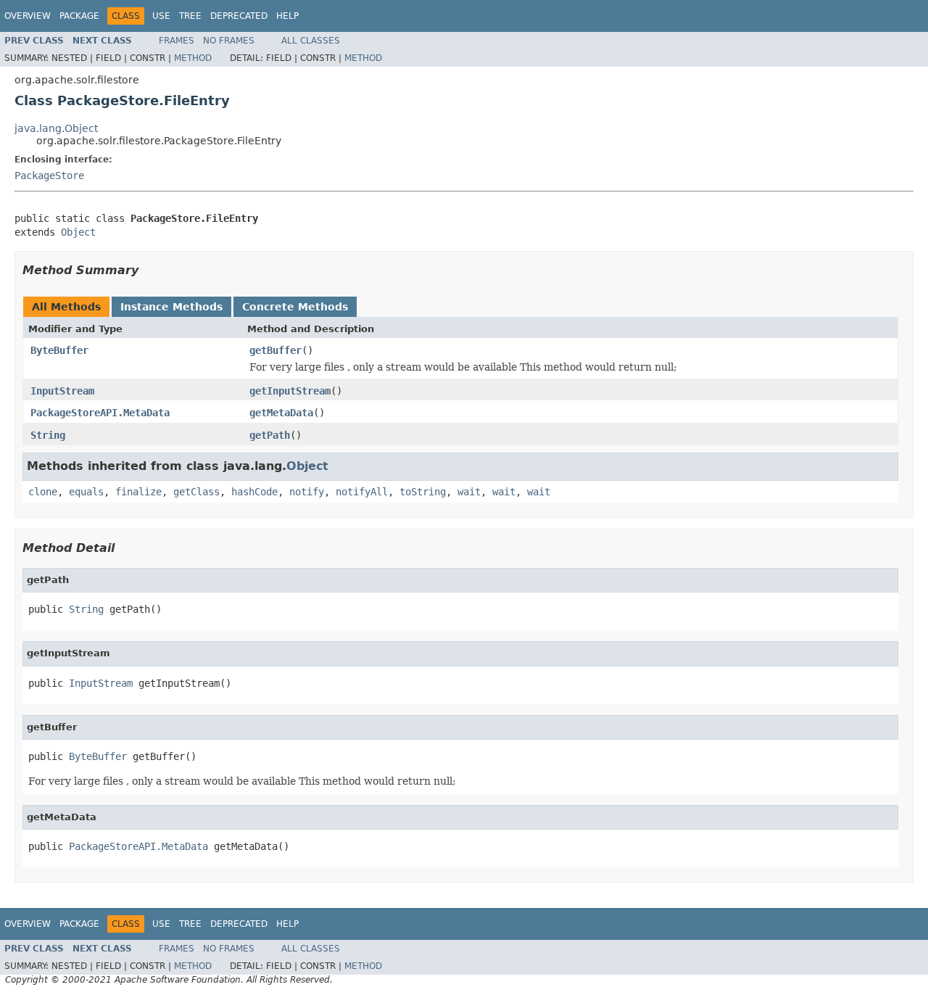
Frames (176, 41)
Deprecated (239, 16)
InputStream (62, 391)
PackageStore (49, 175)
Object (78, 232)
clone (42, 492)
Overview (27, 16)
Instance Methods (171, 307)
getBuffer (275, 350)
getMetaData (281, 412)
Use (161, 16)
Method (193, 58)
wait (469, 492)
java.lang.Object (56, 128)
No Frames (228, 41)
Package (79, 16)
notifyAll (362, 492)
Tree (190, 16)
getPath (269, 435)
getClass (196, 492)
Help (287, 16)
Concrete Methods (295, 307)
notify (306, 492)
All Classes (310, 41)
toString (422, 492)
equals (86, 492)
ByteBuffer (59, 350)
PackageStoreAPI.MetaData (100, 412)
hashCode (254, 492)
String (47, 435)
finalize (138, 492)
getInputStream (290, 391)
